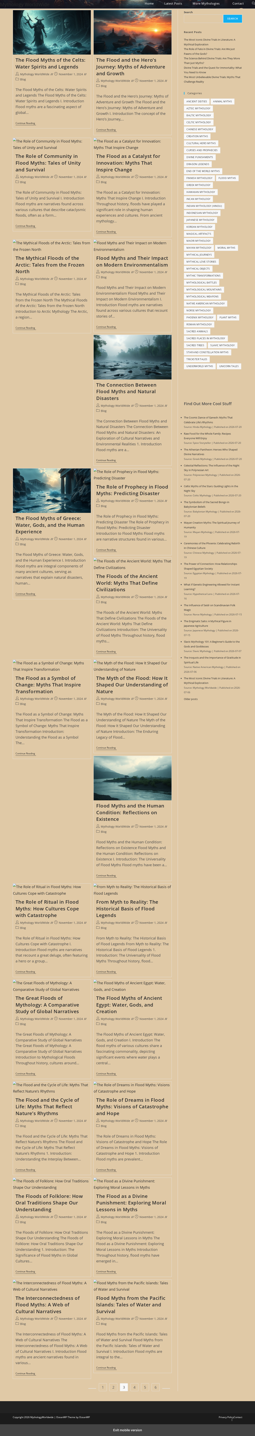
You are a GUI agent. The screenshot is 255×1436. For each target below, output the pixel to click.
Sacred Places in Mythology (205, 338)
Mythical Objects (198, 268)
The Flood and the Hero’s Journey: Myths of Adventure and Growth (130, 66)
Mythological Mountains (204, 289)
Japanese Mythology (200, 220)
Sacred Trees (195, 345)
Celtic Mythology (198, 122)
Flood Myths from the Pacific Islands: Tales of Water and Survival (131, 1305)
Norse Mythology (198, 310)
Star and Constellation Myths (207, 352)
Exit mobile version (127, 1430)
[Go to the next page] (166, 1388)
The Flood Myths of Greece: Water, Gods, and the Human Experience (50, 525)
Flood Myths (227, 178)
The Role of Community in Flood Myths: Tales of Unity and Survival (48, 163)
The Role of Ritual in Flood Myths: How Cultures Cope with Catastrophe (47, 908)
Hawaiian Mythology (200, 192)
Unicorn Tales (229, 366)
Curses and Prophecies (202, 150)
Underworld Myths (199, 366)
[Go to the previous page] (92, 1388)
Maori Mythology (198, 240)
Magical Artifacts (198, 234)
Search (188, 12)
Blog (23, 79)
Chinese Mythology (199, 129)
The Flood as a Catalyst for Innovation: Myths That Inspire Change (128, 163)
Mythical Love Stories (201, 261)
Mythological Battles (201, 282)
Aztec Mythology (198, 108)
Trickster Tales (196, 359)
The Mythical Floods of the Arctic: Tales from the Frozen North (50, 265)
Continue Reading (26, 123)
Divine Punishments (199, 157)
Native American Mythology (205, 303)
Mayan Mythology (198, 247)
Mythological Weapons (202, 296)
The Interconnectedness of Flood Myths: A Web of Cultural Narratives (48, 1305)
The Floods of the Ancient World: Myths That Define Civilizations (127, 583)
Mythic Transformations (203, 275)
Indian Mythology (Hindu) (204, 206)
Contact (238, 1417)
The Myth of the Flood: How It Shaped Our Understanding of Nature (132, 685)
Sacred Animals (197, 331)
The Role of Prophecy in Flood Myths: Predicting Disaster (132, 490)
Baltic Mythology (198, 115)
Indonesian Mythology (202, 213)
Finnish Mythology (199, 178)
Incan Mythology (198, 199)
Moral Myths (226, 247)
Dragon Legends (197, 164)
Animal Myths (222, 101)
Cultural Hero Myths (201, 143)
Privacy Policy (226, 1417)
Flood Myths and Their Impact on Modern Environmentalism (132, 261)
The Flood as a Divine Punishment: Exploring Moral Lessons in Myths (131, 1203)
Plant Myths (228, 317)
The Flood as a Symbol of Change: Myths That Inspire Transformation (48, 685)
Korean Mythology (199, 227)
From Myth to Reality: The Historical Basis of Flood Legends (127, 908)
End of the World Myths (203, 171)
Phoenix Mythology (199, 317)
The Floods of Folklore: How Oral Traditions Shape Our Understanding (49, 1203)
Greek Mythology (198, 185)
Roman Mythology (199, 324)
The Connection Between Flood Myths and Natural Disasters (126, 391)
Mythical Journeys (199, 254)
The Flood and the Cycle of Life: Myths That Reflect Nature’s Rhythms (47, 1106)
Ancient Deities (196, 101)
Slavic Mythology (222, 345)
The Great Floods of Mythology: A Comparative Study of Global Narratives (47, 1005)
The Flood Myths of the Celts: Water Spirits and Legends (51, 63)
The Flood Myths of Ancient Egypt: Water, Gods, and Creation (129, 1005)
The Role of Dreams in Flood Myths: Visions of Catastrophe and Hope (132, 1106)
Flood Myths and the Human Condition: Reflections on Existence (130, 812)
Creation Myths (197, 136)
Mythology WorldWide (24, 4)
